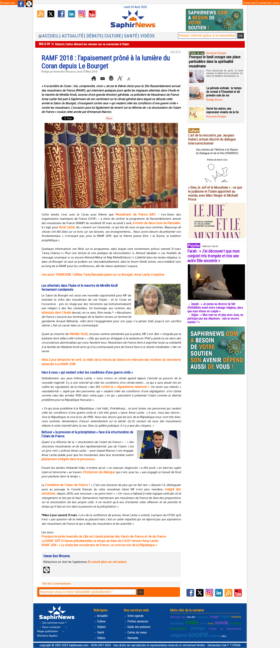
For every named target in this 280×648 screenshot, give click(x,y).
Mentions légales (47, 635)
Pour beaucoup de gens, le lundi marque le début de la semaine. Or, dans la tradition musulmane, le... (224, 73)
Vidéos (100, 638)
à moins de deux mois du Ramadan (156, 223)
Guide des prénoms (138, 627)
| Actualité (71, 36)
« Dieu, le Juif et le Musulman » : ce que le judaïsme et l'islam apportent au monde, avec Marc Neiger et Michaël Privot (215, 193)
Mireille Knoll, (79, 334)
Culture (101, 621)
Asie (184, 617)
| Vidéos (146, 36)
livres (210, 623)
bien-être (191, 617)
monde (221, 622)
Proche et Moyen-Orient (225, 628)
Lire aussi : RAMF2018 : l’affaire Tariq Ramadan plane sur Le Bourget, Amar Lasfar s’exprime (103, 274)
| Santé (130, 36)
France (225, 616)
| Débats (93, 36)
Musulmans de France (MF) (135, 214)
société (198, 635)
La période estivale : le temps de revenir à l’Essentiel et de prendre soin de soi (224, 91)
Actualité (102, 616)
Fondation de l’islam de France (66, 485)
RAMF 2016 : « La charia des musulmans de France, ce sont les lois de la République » (99, 545)
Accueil (50, 36)
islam (192, 622)
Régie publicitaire (48, 631)
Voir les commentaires (56, 583)
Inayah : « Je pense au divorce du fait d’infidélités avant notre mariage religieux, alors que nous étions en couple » (215, 307)
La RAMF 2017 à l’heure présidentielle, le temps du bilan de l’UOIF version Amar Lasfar (100, 541)
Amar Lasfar (67, 227)
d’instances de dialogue (99, 472)
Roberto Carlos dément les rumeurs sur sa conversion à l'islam (92, 44)
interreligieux (177, 623)
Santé (100, 632)
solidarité (214, 636)
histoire (236, 617)
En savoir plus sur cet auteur (107, 562)
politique (198, 628)
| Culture (111, 36)
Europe (214, 617)
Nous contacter (51, 627)
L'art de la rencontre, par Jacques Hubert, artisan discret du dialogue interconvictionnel (212, 139)
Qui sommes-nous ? (54, 622)
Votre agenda (135, 616)
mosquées (235, 623)
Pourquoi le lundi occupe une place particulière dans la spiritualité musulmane (215, 61)
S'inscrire (249, 3)
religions (178, 635)
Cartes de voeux (137, 632)
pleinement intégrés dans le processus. (68, 459)
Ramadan (132, 638)
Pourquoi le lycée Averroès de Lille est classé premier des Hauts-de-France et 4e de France (104, 536)
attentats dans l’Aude (56, 312)
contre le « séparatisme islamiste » (125, 387)
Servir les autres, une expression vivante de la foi (222, 110)
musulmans (178, 628)
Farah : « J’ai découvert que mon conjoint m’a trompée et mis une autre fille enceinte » (213, 256)
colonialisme (203, 617)
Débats (101, 627)
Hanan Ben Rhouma (64, 71)
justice (203, 623)
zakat (223, 636)
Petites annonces (137, 621)
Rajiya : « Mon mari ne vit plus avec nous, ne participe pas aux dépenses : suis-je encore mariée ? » (215, 318)
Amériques (175, 617)
